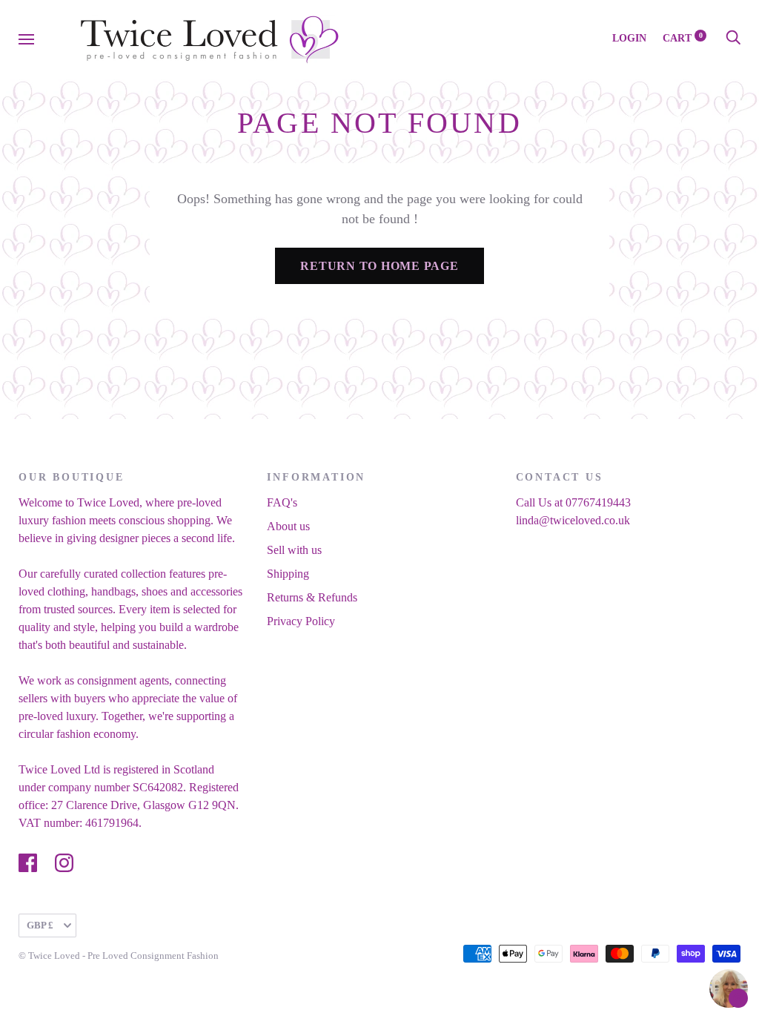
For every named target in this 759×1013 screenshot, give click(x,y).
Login (629, 38)
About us (288, 526)
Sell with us (294, 550)
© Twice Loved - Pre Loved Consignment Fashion (119, 955)
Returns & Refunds (312, 597)
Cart (683, 38)
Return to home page (379, 266)
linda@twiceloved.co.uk (573, 520)
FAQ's (282, 502)
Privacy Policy (301, 621)
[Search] (733, 38)
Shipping (288, 573)
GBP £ (40, 925)
